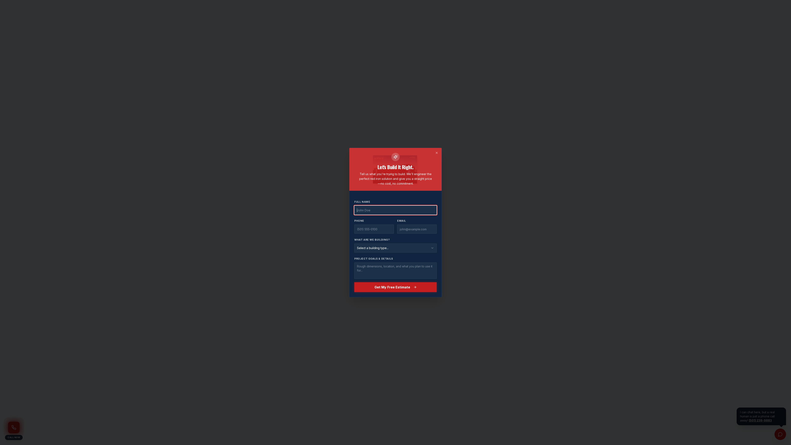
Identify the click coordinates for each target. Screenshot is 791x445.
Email (401, 220)
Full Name (362, 201)
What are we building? (372, 239)
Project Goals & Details (373, 258)
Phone (359, 220)
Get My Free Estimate (392, 287)
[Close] (436, 153)
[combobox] (395, 248)
